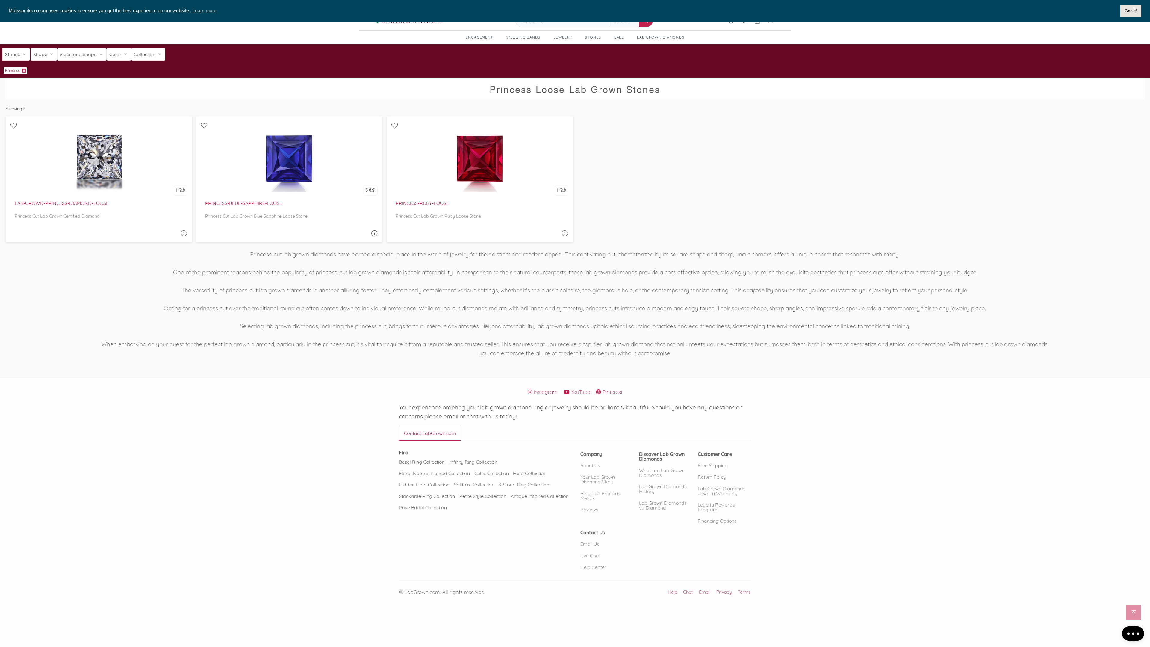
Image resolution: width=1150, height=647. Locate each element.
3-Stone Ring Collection (524, 485)
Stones (593, 37)
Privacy (724, 592)
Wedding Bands (523, 37)
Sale (619, 37)
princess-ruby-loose (422, 203)
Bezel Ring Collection (422, 462)
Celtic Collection (491, 473)
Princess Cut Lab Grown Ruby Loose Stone (438, 216)
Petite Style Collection (482, 496)
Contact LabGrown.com (430, 433)
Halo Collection (530, 473)
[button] (591, 453)
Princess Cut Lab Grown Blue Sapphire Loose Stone (256, 216)
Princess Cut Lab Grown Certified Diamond (57, 216)
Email (704, 592)
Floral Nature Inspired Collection (434, 473)
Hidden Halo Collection (424, 485)
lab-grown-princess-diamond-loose (62, 203)
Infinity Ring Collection (473, 462)
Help (672, 592)
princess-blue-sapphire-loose (243, 203)
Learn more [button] (204, 10)
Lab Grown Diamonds (663, 38)
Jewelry (562, 37)
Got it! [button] (1131, 10)
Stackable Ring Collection (427, 496)
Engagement (479, 37)
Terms (744, 592)
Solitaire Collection (474, 485)
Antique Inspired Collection (540, 496)
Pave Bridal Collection (423, 507)
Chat (688, 592)
